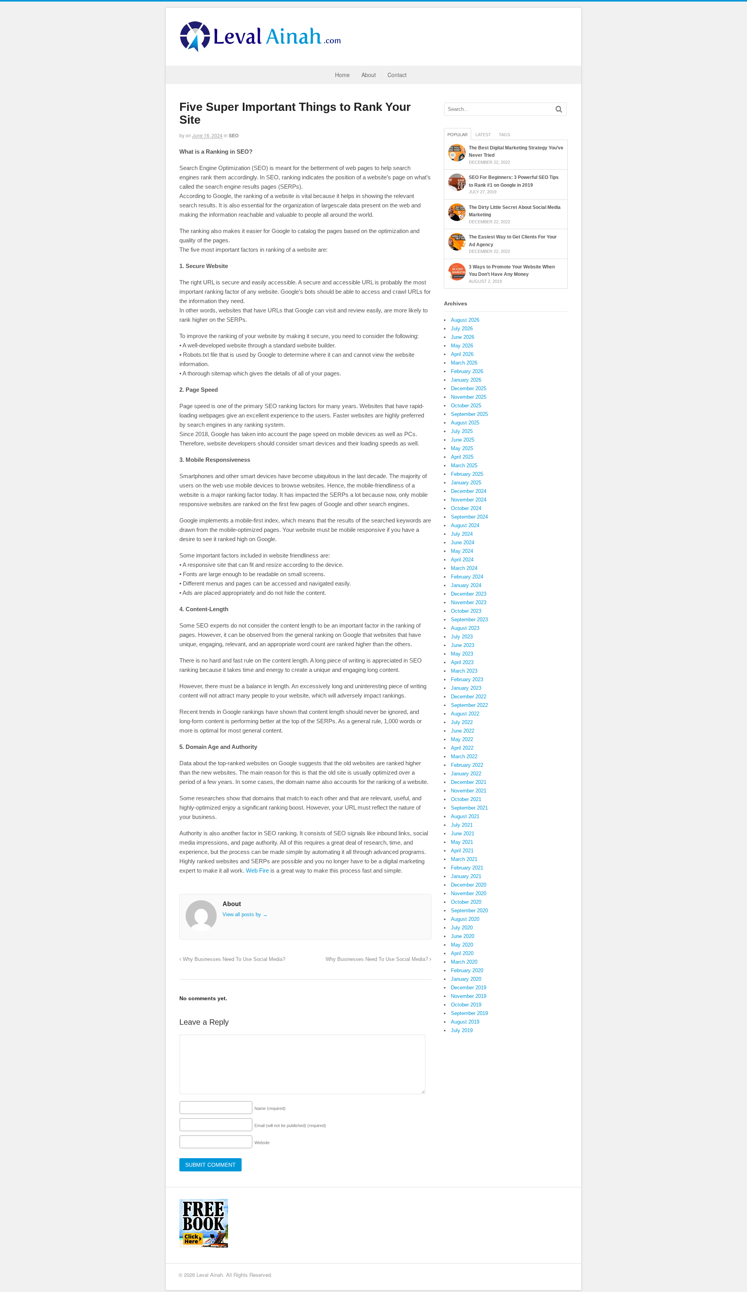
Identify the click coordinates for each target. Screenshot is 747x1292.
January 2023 (466, 688)
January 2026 (466, 380)
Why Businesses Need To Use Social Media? (233, 959)
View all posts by (245, 914)
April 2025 (462, 457)
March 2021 (464, 859)
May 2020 (462, 945)
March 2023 (464, 671)
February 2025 (467, 474)
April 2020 (462, 953)
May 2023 (462, 654)
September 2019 (469, 1013)
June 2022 (462, 731)
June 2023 (462, 645)
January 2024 (466, 585)
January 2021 (466, 876)
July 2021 (462, 825)
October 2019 (466, 1005)
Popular (457, 134)
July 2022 (462, 722)
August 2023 (465, 628)
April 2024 (462, 560)
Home (342, 75)
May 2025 (462, 448)
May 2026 (462, 346)
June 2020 (462, 936)
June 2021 (462, 833)
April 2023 (462, 662)
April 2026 (462, 354)
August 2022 (465, 714)
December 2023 (468, 594)
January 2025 (466, 483)
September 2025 (469, 414)
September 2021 (469, 808)
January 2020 (466, 979)
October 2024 (466, 508)
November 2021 (468, 791)
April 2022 (462, 748)
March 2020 (464, 962)
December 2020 (468, 885)
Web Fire (257, 870)
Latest (483, 134)
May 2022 (462, 739)
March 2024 (464, 568)
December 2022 (468, 696)
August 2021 (465, 816)
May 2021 (462, 842)
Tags (504, 134)
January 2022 (466, 774)
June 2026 (462, 337)
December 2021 (468, 782)
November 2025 (468, 397)
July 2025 (462, 431)
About (368, 75)
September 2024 (469, 517)
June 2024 (462, 542)
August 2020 (465, 919)
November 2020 (468, 893)
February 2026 (467, 371)
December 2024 (468, 491)
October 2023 (466, 611)
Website (262, 1142)
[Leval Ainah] (263, 50)
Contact (397, 75)
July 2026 (462, 328)
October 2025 (466, 405)
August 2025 (465, 423)
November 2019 (468, 996)
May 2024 (462, 551)
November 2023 (468, 602)
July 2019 (462, 1030)
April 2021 (462, 851)
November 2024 (468, 500)
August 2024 (465, 525)
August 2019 (465, 1022)
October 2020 (466, 902)
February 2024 (467, 577)
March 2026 (464, 363)
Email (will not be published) (290, 1125)
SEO (233, 135)
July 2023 (462, 637)
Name (270, 1108)
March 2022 (464, 756)
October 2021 (466, 799)
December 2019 (468, 987)
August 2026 (465, 320)
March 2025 (464, 465)
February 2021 (467, 868)
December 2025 (468, 388)
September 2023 (469, 619)
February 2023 (467, 679)
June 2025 (462, 440)
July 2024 (462, 534)
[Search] (559, 109)
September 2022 (469, 705)
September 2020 (469, 910)
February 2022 (467, 765)
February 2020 (467, 970)
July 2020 (462, 928)
